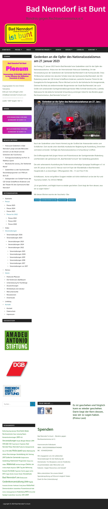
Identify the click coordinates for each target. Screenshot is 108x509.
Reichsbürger (11, 454)
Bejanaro (13, 467)
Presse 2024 (11, 208)
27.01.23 (37, 200)
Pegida (30, 482)
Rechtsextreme (7, 434)
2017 (4, 457)
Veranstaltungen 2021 (17, 251)
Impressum (10, 314)
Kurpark (5, 471)
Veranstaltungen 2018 (17, 260)
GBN (18, 467)
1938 (10, 444)
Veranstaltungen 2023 (16, 241)
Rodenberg (21, 492)
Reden (21, 474)
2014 (32, 441)
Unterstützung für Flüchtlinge (17, 283)
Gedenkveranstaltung (49, 200)
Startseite (6, 50)
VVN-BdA (5, 444)
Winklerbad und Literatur (15, 289)
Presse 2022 (12, 218)
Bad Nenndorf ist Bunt (66, 8)
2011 (33, 464)
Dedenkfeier (17, 488)
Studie (18, 441)
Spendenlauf (12, 431)
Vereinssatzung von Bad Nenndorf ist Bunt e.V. (17, 118)
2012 (27, 454)
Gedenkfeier (11, 495)
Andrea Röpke (6, 467)
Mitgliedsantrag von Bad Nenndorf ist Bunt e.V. (17, 130)
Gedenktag (6, 461)
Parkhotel (16, 485)
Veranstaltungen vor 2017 (19, 266)
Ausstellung (20, 454)
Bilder (27, 431)
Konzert (16, 474)
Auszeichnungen (12, 286)
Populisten (23, 444)
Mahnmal (71, 200)
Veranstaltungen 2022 (16, 247)
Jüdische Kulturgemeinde (27, 447)
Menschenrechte (12, 292)
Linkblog (80, 50)
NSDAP (4, 454)
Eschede (11, 471)
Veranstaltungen (9, 440)
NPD (27, 492)
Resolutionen (11, 295)
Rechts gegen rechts (27, 471)
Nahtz (24, 451)
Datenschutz (11, 311)
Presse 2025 (11, 205)
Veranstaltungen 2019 (17, 257)
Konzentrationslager (9, 437)
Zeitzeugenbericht (11, 492)
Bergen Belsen (26, 441)
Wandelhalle (27, 474)
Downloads (11, 298)
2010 (17, 478)
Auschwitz (20, 431)
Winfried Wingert (20, 464)
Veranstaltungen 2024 (16, 244)
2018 (26, 482)
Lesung (19, 434)
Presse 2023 (11, 211)
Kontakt (9, 308)
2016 (10, 451)
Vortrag (31, 454)
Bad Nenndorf (9, 477)
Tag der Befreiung (26, 467)
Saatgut (5, 495)
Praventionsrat (26, 488)
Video (28, 50)
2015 (18, 437)
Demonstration (7, 488)
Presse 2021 (12, 221)
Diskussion (23, 478)
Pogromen (18, 471)
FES (21, 437)
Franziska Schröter (7, 485)
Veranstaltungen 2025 (14, 238)
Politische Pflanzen (13, 277)
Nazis (24, 434)
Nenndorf (16, 447)
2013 (23, 495)
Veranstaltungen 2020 (18, 254)
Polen (14, 434)
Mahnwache (31, 451)
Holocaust (63, 200)
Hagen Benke (10, 474)
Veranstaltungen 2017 (17, 263)
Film (3, 451)
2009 (27, 495)
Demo (28, 464)
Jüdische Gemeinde (13, 457)
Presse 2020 (12, 224)
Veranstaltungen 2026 (14, 235)
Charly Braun (22, 485)
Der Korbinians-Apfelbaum (16, 280)
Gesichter (18, 495)
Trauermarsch (15, 444)
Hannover (14, 461)
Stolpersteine (25, 457)
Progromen (22, 461)
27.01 (6, 451)
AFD (3, 474)
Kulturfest (30, 485)
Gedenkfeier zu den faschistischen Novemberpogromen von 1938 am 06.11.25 (16, 173)
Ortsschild (32, 492)
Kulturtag (5, 431)
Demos (58, 50)
